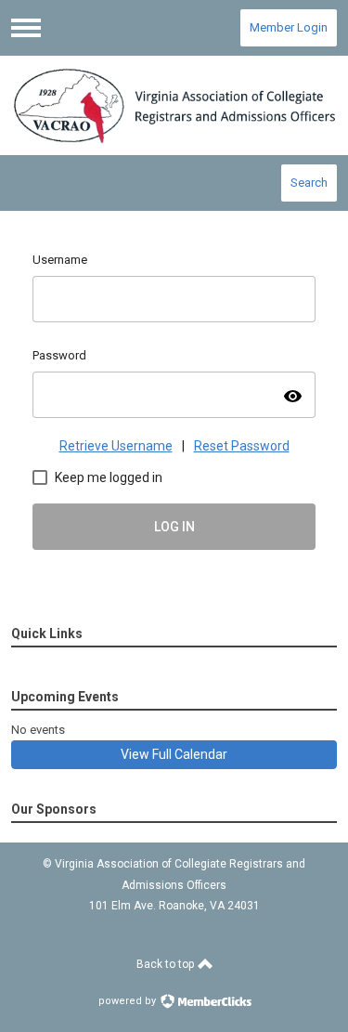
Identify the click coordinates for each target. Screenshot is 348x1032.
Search (309, 182)
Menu (26, 27)
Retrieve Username (116, 445)
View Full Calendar (174, 754)
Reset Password (242, 445)
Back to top (166, 964)
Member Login (289, 27)
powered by (128, 1001)
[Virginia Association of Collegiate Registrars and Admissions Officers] (174, 105)
